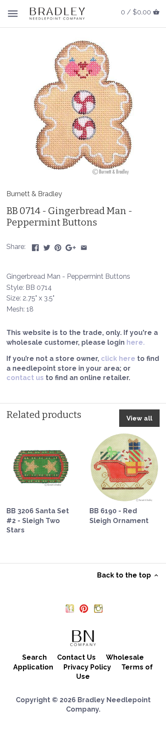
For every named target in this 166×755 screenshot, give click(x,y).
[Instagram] (98, 608)
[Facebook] (70, 608)
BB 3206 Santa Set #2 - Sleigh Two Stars (37, 520)
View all (139, 418)
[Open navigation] (12, 13)
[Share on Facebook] (35, 246)
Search (34, 657)
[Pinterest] (84, 608)
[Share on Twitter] (46, 246)
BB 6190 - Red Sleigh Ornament (119, 515)
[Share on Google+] (71, 246)
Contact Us (76, 657)
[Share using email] (83, 246)
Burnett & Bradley (34, 194)
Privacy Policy (87, 667)
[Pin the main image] (57, 246)
